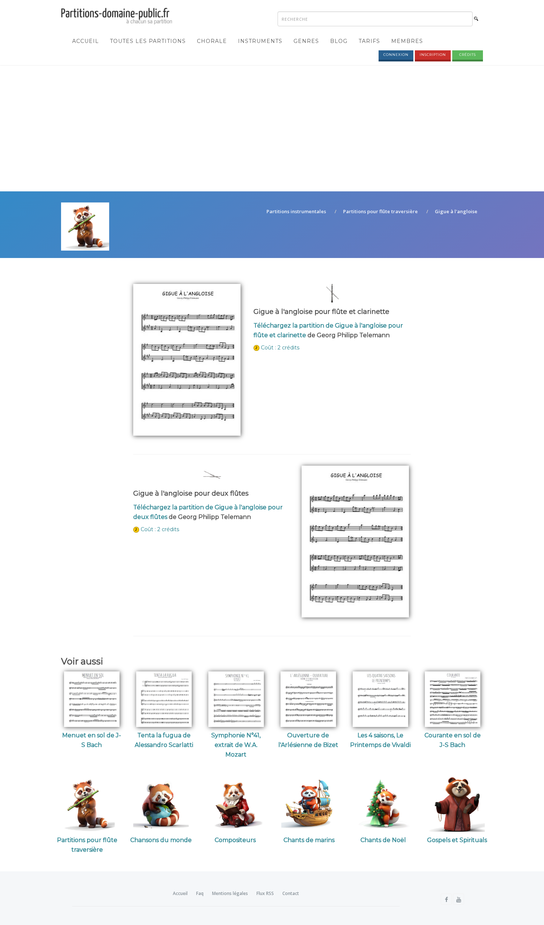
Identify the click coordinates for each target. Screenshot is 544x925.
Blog (338, 41)
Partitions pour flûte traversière (380, 211)
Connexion (396, 55)
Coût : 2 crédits (280, 347)
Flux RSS (265, 893)
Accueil (85, 41)
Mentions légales (230, 893)
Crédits (467, 55)
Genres (306, 41)
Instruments (260, 41)
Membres (407, 41)
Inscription (433, 55)
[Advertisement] (272, 125)
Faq (200, 893)
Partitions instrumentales (296, 211)
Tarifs (369, 41)
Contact (290, 893)
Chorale (212, 41)
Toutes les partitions (148, 41)
